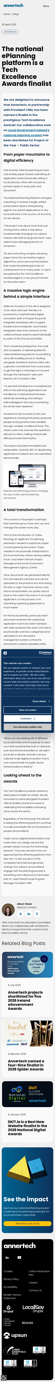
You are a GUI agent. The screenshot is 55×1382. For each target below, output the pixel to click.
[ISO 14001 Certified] (10, 1364)
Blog (16, 14)
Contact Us (35, 1290)
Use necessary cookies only (27, 727)
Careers (33, 1282)
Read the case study (27, 1223)
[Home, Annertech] (13, 5)
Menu (46, 6)
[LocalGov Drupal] (33, 1309)
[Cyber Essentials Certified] (15, 1351)
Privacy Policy (11, 1279)
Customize (25, 718)
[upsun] (15, 1335)
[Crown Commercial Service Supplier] (9, 1322)
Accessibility (10, 1287)
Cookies (8, 1271)
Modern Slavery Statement (12, 1296)
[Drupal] (9, 1309)
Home (7, 14)
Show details (39, 701)
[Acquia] (27, 1322)
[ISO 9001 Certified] (39, 1351)
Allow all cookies (27, 710)
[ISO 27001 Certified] (30, 1364)
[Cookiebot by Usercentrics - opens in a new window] (39, 653)
